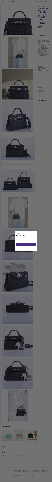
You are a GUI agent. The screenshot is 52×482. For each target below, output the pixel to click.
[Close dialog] (36, 231)
